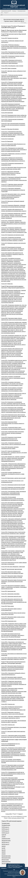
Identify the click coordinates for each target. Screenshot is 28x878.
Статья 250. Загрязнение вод (8, 591)
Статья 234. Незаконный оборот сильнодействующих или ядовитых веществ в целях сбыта (12, 423)
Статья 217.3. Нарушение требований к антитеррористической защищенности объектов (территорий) (13, 190)
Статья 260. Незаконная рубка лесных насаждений (14, 639)
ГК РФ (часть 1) (5, 827)
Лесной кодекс (5, 863)
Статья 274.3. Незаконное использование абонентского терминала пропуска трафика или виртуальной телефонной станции (13, 792)
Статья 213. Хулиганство (7, 138)
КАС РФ (3, 850)
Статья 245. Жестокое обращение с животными (13, 566)
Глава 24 (20, 814)
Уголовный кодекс (6, 825)
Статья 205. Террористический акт (9, 38)
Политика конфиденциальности (14, 875)
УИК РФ (3, 852)
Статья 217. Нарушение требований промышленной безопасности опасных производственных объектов (10, 173)
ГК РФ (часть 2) (5, 829)
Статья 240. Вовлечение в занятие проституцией (13, 478)
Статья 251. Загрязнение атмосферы (10, 593)
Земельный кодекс (6, 861)
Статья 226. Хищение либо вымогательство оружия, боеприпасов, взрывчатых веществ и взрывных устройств (12, 254)
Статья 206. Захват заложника (8, 68)
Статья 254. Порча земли (7, 606)
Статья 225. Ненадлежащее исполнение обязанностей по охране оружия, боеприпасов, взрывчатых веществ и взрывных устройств (12, 249)
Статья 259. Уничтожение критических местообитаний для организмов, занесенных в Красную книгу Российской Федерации (12, 635)
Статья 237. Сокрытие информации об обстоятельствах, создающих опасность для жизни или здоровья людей (14, 452)
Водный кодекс (5, 859)
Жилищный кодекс (6, 840)
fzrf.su (14, 876)
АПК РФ (3, 846)
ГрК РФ (3, 848)
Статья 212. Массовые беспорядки (10, 129)
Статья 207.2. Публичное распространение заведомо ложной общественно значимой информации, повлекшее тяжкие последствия (12, 84)
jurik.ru (25, 22)
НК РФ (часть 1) (5, 842)
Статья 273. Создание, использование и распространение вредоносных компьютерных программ (12, 761)
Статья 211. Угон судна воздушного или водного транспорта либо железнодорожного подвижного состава (13, 125)
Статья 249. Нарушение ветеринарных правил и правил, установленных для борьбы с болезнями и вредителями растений (14, 587)
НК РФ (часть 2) (5, 844)
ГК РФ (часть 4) (5, 832)
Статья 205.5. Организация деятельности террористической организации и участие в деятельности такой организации (12, 62)
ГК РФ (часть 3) (5, 830)
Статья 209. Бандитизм (7, 112)
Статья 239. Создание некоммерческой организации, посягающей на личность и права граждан (12, 474)
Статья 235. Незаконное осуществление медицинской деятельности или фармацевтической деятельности (11, 439)
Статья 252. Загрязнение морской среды (11, 596)
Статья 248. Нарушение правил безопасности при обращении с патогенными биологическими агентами (13, 581)
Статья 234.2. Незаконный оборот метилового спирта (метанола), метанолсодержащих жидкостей (12, 433)
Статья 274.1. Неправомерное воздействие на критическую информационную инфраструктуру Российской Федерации (13, 774)
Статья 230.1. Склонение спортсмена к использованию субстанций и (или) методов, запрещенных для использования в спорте (12, 384)
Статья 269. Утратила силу (8, 724)
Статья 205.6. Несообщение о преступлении (12, 65)
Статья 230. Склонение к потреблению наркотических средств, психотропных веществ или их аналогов (13, 378)
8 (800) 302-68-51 (19, 21)
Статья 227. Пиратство (7, 283)
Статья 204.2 (9, 814)
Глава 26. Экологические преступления (11, 569)
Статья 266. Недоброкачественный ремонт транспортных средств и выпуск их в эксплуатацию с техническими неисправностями (13, 708)
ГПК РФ (3, 836)
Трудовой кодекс (6, 823)
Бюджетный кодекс (6, 855)
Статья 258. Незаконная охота (8, 621)
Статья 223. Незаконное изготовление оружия (12, 234)
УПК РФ (3, 853)
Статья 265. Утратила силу (8, 704)
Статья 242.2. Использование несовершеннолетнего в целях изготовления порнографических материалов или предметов (12, 498)
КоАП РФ (4, 834)
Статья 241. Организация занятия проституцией (13, 484)
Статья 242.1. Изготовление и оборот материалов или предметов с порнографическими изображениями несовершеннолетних (13, 493)
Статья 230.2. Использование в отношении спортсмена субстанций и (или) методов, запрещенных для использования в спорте (11, 389)
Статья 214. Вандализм (7, 141)
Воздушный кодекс (6, 857)
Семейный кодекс (6, 838)
